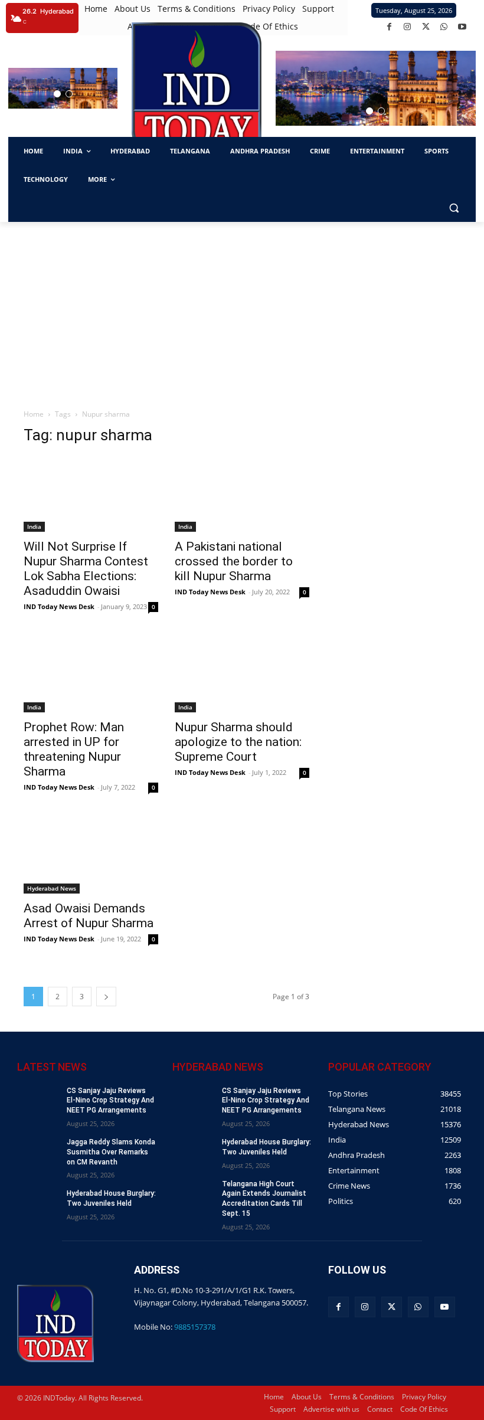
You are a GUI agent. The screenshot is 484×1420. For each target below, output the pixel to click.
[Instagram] (407, 27)
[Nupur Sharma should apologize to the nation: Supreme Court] (242, 674)
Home (34, 414)
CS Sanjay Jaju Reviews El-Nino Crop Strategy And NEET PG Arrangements (110, 1101)
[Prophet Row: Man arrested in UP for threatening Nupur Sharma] (91, 674)
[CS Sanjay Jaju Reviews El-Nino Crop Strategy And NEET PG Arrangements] (38, 1100)
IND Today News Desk (59, 606)
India (34, 526)
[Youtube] (462, 27)
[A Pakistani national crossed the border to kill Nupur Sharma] (242, 494)
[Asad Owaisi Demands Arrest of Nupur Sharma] (91, 855)
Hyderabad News (51, 888)
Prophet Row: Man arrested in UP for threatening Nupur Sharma (74, 749)
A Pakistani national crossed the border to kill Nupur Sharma (234, 561)
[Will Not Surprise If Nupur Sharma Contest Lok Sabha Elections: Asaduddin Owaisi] (91, 494)
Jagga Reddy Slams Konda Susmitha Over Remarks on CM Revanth (111, 1152)
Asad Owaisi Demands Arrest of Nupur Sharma (88, 915)
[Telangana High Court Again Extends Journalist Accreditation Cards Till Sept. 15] (193, 1193)
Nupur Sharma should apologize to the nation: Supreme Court (238, 742)
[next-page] (106, 996)
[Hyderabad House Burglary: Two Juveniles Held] (38, 1203)
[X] (426, 27)
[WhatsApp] (444, 27)
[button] (57, 93)
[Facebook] (389, 27)
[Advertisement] (242, 310)
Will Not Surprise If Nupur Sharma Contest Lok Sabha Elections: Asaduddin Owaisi (86, 568)
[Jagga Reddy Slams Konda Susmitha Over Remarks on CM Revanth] (38, 1151)
